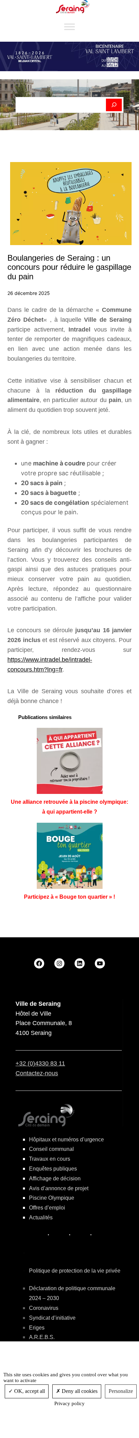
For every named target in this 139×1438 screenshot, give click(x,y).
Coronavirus (43, 1308)
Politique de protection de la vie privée (74, 1271)
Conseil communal (51, 1149)
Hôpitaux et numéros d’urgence (66, 1139)
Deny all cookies (79, 1391)
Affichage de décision (55, 1178)
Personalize (121, 1391)
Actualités (41, 1217)
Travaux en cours (49, 1159)
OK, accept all (29, 1391)
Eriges (37, 1328)
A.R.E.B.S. (42, 1337)
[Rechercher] (114, 105)
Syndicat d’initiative (52, 1318)
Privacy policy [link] (69, 1403)
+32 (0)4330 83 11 (40, 1063)
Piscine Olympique (51, 1198)
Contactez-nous (37, 1073)
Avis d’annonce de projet (58, 1188)
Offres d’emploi (47, 1208)
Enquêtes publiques (53, 1169)
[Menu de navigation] (69, 27)
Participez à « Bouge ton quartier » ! (69, 897)
